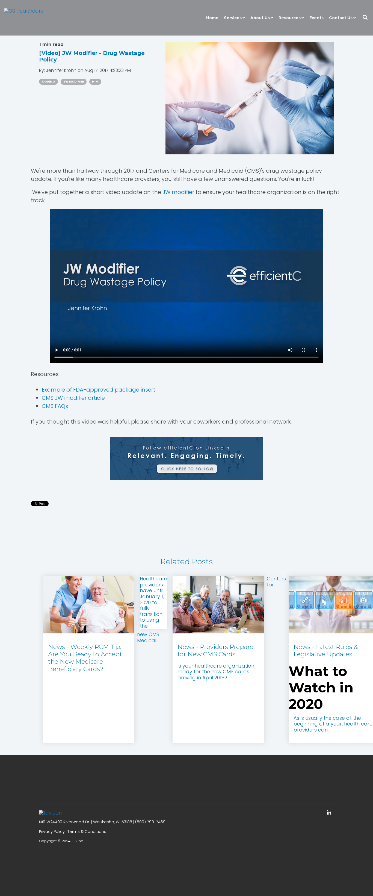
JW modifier (178, 192)
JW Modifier (73, 82)
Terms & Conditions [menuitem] (86, 831)
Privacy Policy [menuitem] (52, 831)
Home (212, 17)
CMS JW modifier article (73, 398)
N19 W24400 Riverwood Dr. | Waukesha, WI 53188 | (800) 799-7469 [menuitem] (102, 822)
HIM (95, 82)
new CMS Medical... (148, 637)
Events (316, 17)
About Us (260, 17)
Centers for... (276, 581)
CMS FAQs (55, 406)
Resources (290, 17)
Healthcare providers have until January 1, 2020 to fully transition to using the (153, 602)
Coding (48, 82)
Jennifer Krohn (62, 70)
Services (233, 17)
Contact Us (341, 17)
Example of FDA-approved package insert (98, 389)
